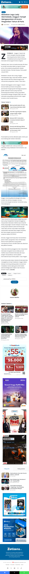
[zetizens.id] (6, 2)
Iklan (22, 564)
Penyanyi (4, 275)
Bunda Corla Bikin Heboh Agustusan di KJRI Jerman (21, 315)
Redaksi (7, 564)
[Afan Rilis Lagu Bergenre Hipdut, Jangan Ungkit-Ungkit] (5, 113)
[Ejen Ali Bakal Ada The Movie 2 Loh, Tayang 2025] (5, 481)
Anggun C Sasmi (17, 273)
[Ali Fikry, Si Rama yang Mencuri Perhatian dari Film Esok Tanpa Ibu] (21, 329)
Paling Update (21, 469)
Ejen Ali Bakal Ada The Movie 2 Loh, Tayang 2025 (17, 480)
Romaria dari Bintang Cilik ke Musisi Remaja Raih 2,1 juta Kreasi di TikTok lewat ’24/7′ (18, 128)
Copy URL (15, 282)
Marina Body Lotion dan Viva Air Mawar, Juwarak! (18, 474)
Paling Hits (6, 469)
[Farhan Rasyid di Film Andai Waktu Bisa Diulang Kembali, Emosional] (7, 329)
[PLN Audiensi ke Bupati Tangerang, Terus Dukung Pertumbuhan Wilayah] (5, 487)
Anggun (9, 273)
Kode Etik (12, 564)
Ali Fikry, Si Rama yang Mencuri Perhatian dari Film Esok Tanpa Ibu (21, 336)
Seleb (3, 12)
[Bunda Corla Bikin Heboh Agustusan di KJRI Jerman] (21, 309)
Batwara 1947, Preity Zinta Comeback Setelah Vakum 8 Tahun (17, 120)
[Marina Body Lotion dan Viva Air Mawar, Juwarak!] (5, 475)
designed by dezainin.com (20, 562)
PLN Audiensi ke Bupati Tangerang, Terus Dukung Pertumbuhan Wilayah (17, 487)
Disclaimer (17, 564)
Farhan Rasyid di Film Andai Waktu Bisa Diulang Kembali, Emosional (6, 336)
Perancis (10, 275)
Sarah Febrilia (6, 24)
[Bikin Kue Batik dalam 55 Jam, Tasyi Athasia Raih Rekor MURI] (5, 107)
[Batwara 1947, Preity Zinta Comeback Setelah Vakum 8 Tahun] (5, 119)
